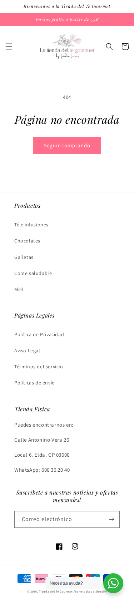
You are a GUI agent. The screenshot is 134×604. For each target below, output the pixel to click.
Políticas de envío (34, 382)
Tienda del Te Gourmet (56, 591)
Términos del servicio (38, 366)
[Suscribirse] (111, 519)
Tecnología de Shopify (90, 591)
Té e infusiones (31, 224)
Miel (19, 289)
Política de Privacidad (39, 334)
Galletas (24, 257)
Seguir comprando (67, 145)
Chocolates (27, 240)
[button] (9, 46)
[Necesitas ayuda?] (113, 583)
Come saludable (33, 273)
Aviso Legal (27, 350)
